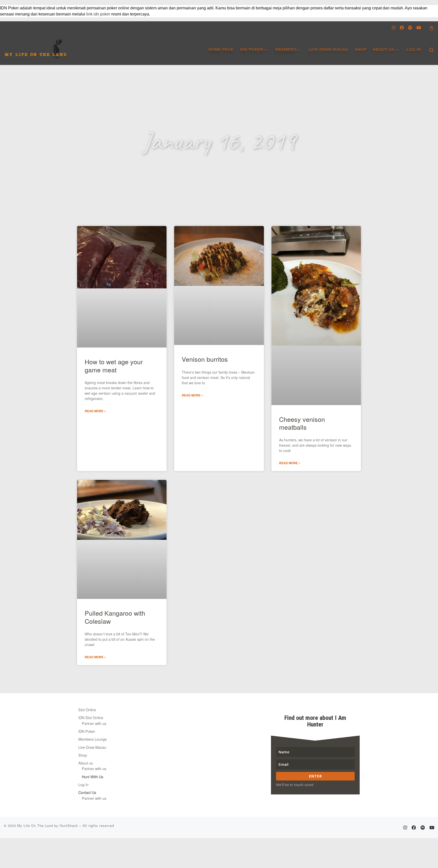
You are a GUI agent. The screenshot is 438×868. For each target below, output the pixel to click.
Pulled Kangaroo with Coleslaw (115, 616)
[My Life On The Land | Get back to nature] (35, 47)
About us (85, 763)
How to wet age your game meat (114, 365)
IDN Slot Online (90, 717)
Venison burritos (205, 358)
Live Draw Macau (92, 747)
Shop (82, 755)
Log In (83, 784)
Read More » (95, 411)
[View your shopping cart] (431, 27)
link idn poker (98, 14)
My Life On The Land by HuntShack (47, 825)
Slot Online (87, 709)
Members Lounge (92, 739)
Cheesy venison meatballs (302, 422)
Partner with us (94, 723)
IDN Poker (86, 731)
